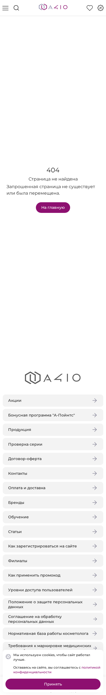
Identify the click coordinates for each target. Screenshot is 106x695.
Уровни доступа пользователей (40, 589)
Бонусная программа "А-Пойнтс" (41, 415)
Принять (53, 684)
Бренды (16, 502)
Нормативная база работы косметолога (48, 633)
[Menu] (5, 7)
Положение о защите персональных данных (45, 604)
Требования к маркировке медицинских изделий (49, 648)
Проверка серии (25, 444)
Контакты (17, 473)
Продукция (19, 429)
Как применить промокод (34, 575)
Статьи (15, 531)
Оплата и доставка (26, 487)
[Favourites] (89, 7)
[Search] (16, 7)
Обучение (18, 517)
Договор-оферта (25, 458)
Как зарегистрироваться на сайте (42, 546)
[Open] (97, 78)
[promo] (100, 7)
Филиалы (17, 560)
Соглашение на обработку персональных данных (35, 619)
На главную (53, 207)
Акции (14, 400)
